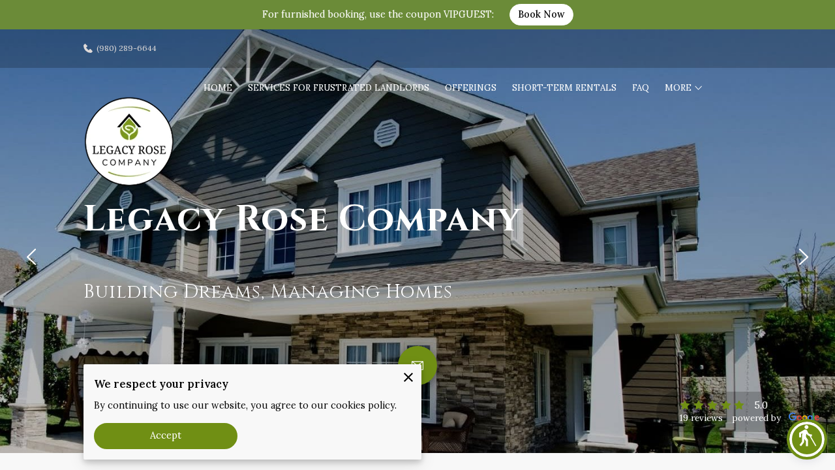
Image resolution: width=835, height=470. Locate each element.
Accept (166, 435)
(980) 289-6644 (127, 48)
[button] (807, 439)
